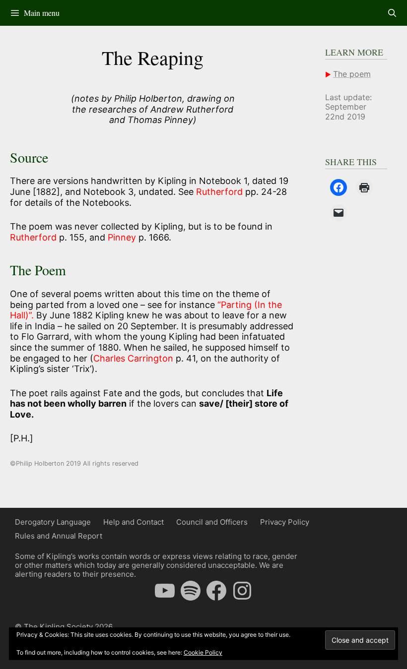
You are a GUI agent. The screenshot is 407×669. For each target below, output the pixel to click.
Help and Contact (133, 522)
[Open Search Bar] (392, 13)
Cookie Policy (203, 652)
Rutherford (220, 191)
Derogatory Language (53, 522)
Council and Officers (212, 522)
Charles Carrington (133, 358)
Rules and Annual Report (58, 536)
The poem (352, 74)
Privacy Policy (284, 522)
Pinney (122, 237)
